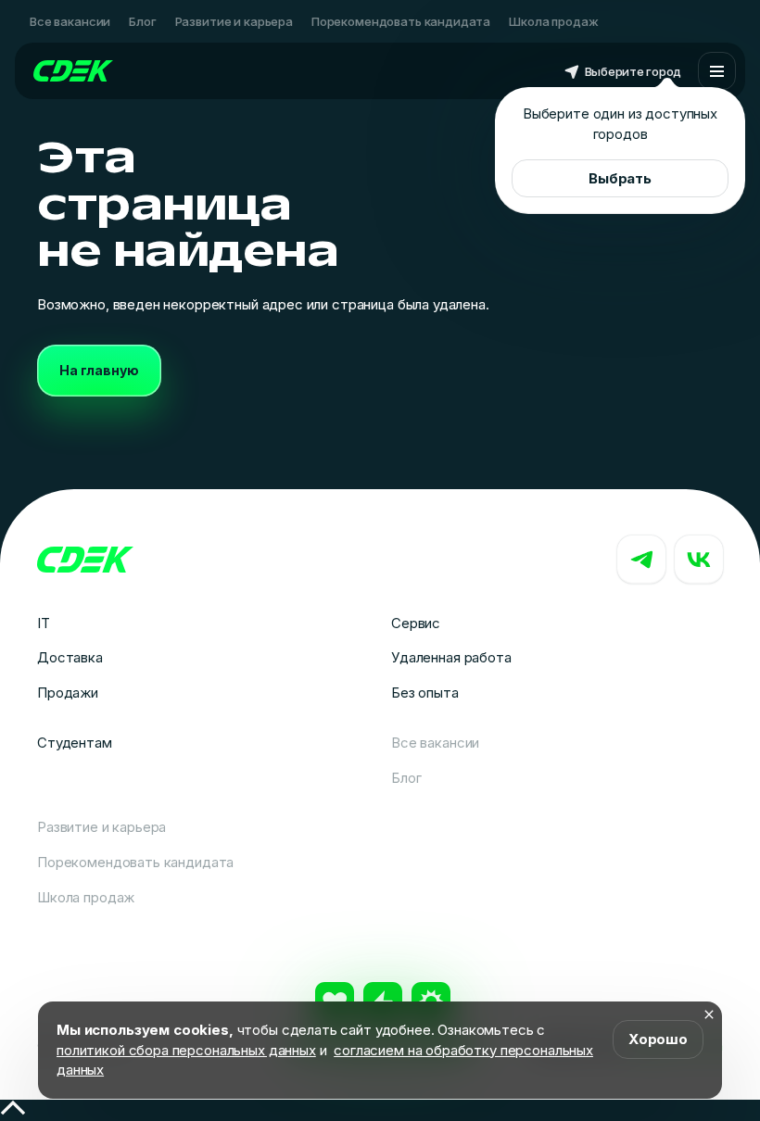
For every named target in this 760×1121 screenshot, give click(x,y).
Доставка (70, 657)
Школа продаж (553, 21)
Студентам (74, 742)
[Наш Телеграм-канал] (641, 559)
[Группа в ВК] (699, 559)
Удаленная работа (451, 657)
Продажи (67, 692)
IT (43, 623)
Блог (142, 21)
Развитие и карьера (234, 21)
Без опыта (425, 692)
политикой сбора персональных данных (186, 1050)
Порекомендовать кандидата (400, 21)
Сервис (415, 623)
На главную (99, 370)
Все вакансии (70, 21)
